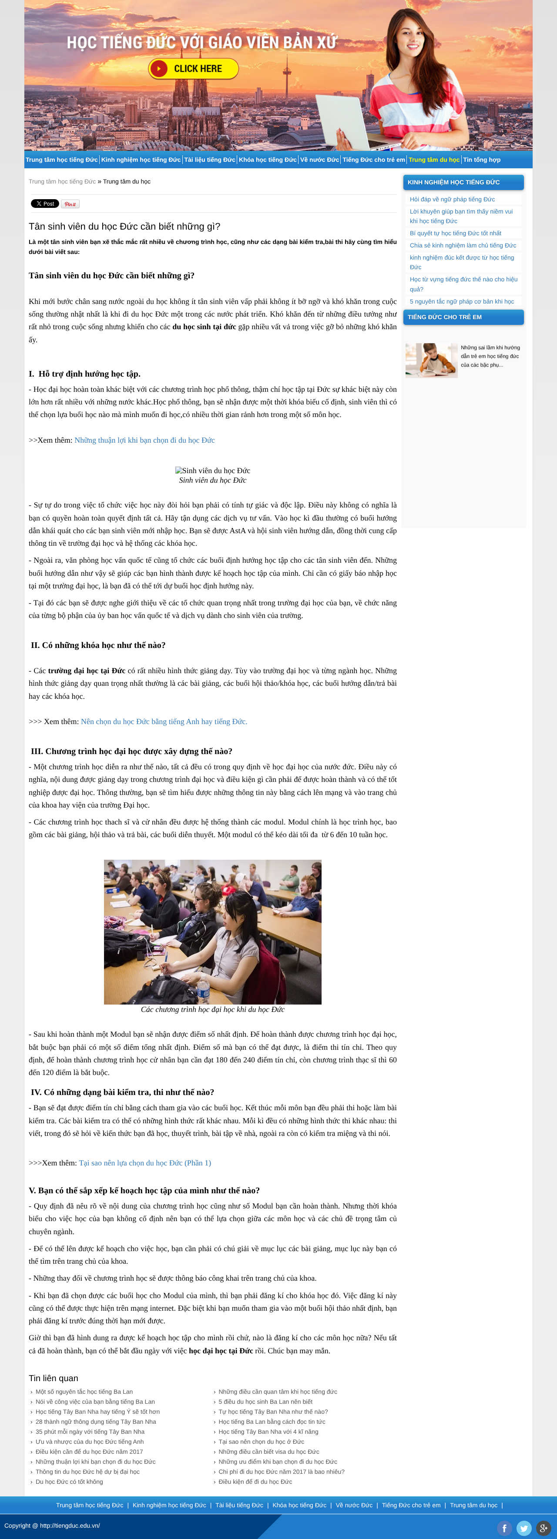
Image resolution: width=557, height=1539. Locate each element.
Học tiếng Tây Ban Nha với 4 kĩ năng (269, 1431)
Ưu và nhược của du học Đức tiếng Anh (90, 1441)
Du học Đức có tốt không (69, 1481)
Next (527, 72)
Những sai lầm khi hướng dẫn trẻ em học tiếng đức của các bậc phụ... (490, 343)
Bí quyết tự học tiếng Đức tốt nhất (455, 233)
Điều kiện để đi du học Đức (255, 1481)
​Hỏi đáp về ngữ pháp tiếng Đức (452, 199)
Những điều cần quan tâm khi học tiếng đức (278, 1391)
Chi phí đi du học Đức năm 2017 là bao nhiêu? (282, 1471)
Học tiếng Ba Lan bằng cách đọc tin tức (272, 1421)
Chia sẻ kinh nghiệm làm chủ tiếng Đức (463, 245)
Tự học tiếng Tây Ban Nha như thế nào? (273, 1411)
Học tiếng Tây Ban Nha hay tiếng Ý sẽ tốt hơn (98, 1411)
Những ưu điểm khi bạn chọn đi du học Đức (278, 1461)
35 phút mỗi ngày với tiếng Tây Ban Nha (90, 1431)
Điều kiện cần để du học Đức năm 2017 (89, 1451)
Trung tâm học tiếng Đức (62, 159)
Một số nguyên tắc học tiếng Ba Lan (84, 1391)
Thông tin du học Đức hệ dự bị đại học (88, 1471)
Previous (29, 72)
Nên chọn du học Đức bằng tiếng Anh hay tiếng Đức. (164, 721)
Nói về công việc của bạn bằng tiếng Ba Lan (95, 1401)
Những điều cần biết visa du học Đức (269, 1451)
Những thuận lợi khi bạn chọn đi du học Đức (144, 440)
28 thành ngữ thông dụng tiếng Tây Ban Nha (96, 1421)
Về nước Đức (319, 159)
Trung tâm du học (434, 159)
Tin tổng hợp (482, 159)
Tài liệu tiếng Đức (210, 159)
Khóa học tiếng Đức (268, 159)
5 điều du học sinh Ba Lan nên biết (266, 1401)
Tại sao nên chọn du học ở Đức (262, 1441)
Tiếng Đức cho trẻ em (373, 159)
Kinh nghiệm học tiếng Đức (141, 159)
